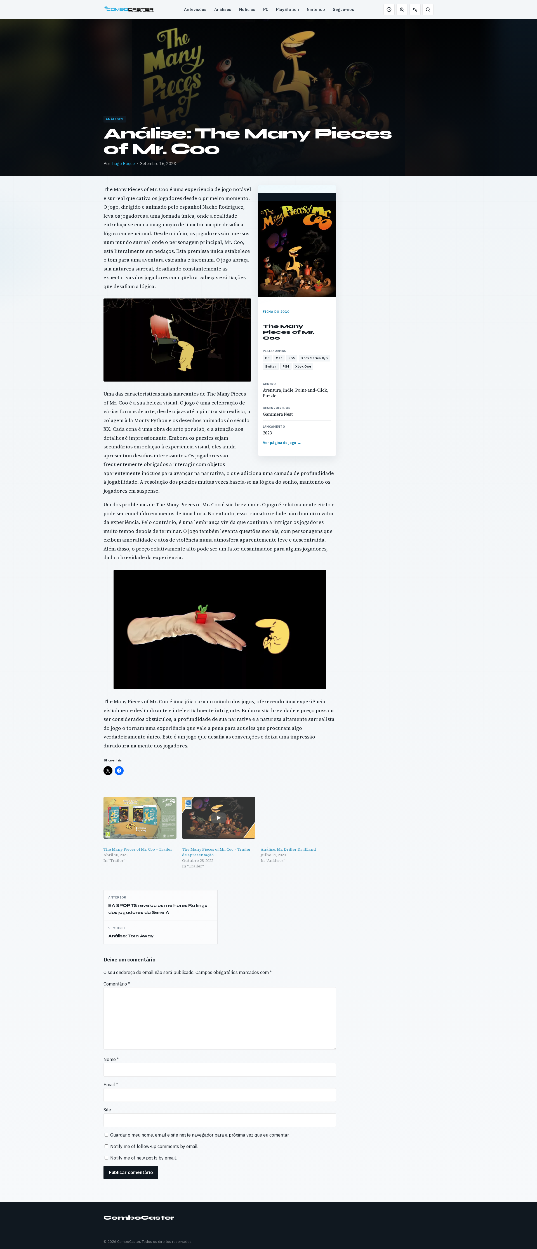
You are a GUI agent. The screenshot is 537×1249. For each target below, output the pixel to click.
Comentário (116, 984)
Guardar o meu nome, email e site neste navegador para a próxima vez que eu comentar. (199, 1135)
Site (107, 1109)
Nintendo (316, 9)
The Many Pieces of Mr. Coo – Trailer (137, 849)
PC (265, 9)
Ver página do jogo (282, 442)
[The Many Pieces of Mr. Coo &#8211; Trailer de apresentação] (218, 818)
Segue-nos (343, 9)
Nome (111, 1059)
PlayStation (287, 9)
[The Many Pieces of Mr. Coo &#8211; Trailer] (139, 818)
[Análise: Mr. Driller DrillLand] (297, 818)
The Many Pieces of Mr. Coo (288, 332)
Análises (222, 9)
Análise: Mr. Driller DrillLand (288, 849)
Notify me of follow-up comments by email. (154, 1146)
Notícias (247, 9)
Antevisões (195, 9)
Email (110, 1084)
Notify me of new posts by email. (143, 1158)
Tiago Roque (123, 163)
